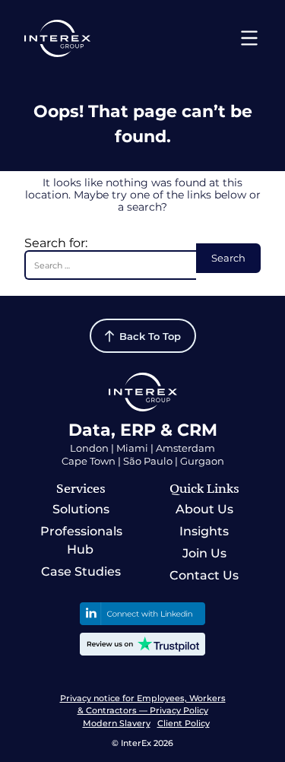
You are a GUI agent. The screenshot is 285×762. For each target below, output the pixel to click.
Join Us (204, 553)
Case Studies (81, 571)
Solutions (80, 509)
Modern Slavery (116, 723)
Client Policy (183, 723)
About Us (204, 509)
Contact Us (204, 575)
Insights (204, 531)
